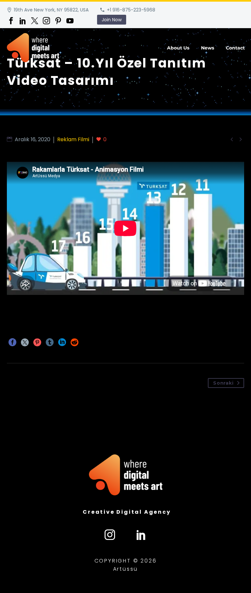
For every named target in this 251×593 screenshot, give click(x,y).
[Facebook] (11, 20)
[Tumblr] (50, 342)
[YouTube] (70, 20)
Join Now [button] (112, 19)
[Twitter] (35, 20)
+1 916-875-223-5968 (131, 10)
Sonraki (223, 383)
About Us (178, 48)
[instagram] (110, 534)
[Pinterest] (58, 20)
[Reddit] (74, 342)
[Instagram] (46, 20)
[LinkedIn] (23, 20)
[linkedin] (141, 534)
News (207, 48)
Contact (235, 48)
